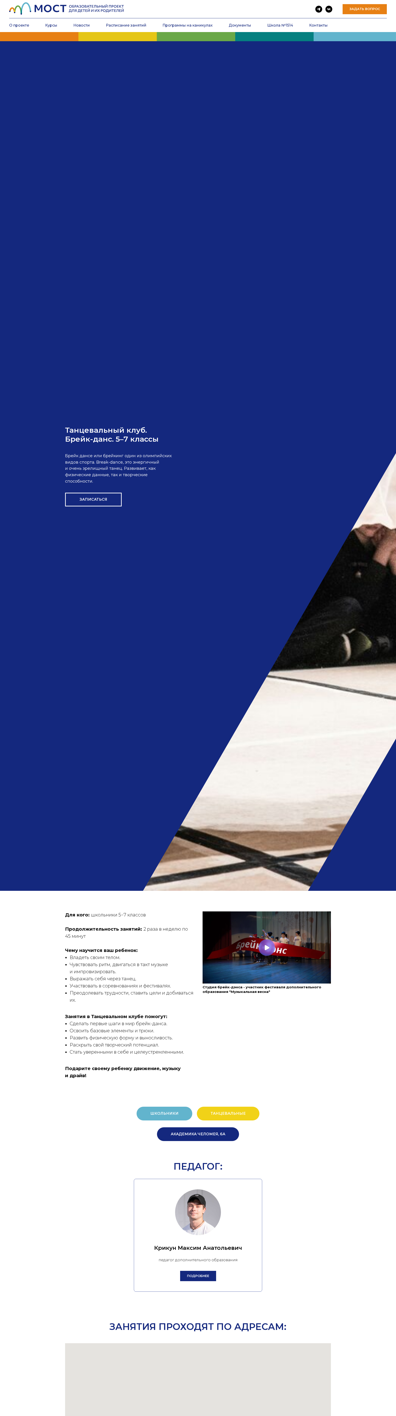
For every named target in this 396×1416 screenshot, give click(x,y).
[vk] (328, 9)
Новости (81, 25)
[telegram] (318, 9)
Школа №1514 (280, 25)
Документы (240, 25)
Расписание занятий (126, 25)
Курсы (51, 25)
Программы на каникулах (187, 25)
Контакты (318, 25)
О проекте (19, 25)
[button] (365, 9)
